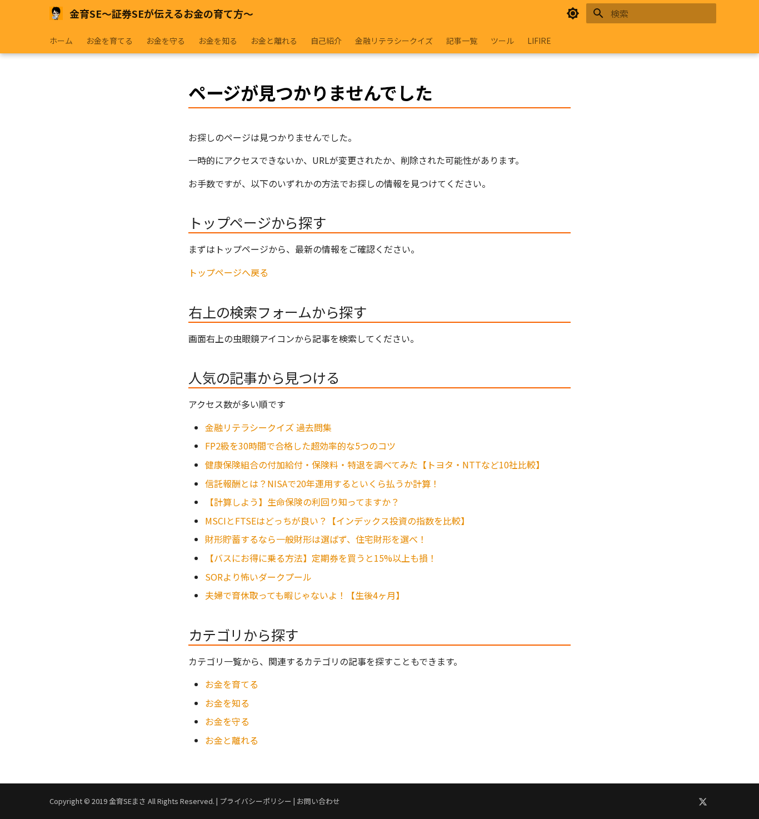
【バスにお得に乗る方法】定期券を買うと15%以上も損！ (321, 558)
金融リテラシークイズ (394, 41)
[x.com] (703, 801)
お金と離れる (274, 41)
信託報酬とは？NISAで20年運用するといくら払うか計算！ (322, 483)
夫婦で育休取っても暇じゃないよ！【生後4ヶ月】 (305, 595)
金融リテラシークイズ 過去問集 (268, 427)
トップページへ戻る (228, 272)
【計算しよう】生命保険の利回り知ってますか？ (302, 501)
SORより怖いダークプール (258, 576)
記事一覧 (461, 41)
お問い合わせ (318, 801)
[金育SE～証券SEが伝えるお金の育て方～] (56, 13)
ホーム (61, 41)
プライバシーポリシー (255, 801)
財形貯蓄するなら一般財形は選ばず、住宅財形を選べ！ (316, 539)
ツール (502, 41)
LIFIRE (539, 41)
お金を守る (165, 41)
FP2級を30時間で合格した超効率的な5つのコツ (300, 445)
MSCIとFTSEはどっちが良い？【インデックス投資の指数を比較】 (337, 520)
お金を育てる (109, 41)
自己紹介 (326, 41)
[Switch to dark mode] (573, 13)
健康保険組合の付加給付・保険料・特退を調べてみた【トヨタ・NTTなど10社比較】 (375, 464)
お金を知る (217, 41)
